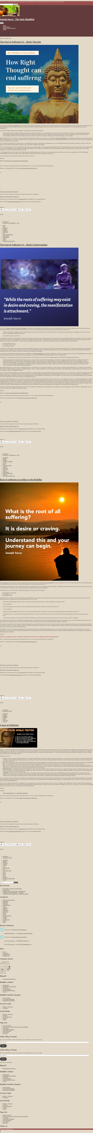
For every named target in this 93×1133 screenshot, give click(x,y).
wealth (4, 879)
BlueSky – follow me (8, 1006)
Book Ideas (5, 901)
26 (8, 969)
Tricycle (5, 991)
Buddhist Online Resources (9, 28)
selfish (4, 238)
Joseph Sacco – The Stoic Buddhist (17, 19)
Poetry (4, 913)
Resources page (23, 199)
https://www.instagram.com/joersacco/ (28, 168)
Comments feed (6, 954)
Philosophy (5, 911)
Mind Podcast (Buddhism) (9, 1000)
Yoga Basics (6, 1028)
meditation (5, 468)
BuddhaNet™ (6, 985)
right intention (6, 236)
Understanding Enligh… (9, 933)
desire (4, 464)
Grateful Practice (7, 905)
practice (4, 470)
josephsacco (5, 221)
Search (15, 4)
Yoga (4, 922)
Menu (2, 23)
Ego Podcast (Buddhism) (8, 999)
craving (4, 462)
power (4, 874)
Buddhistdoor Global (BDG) (9, 986)
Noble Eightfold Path (8, 234)
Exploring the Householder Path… (25, 933)
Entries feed (5, 953)
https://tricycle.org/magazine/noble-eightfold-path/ (16, 161)
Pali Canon (5, 469)
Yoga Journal (6, 1032)
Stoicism (5, 917)
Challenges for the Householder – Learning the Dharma (15, 894)
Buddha (5, 229)
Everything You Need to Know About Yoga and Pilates (15, 1027)
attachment (5, 228)
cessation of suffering (8, 461)
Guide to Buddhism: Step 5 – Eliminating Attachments (15, 793)
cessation (5, 864)
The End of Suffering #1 (15, 125)
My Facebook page (7, 1017)
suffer (4, 876)
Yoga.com (5, 1033)
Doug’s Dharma (6, 998)
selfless (4, 240)
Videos (4, 921)
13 (9, 966)
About (4, 25)
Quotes (4, 29)
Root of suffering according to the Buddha (16, 328)
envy (4, 869)
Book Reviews (6, 26)
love (4, 233)
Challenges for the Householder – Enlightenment (14, 891)
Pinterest (5, 1018)
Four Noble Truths (7, 465)
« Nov (1, 973)
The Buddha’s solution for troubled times (12, 888)
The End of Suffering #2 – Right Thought (20, 42)
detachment (5, 232)
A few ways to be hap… (9, 940)
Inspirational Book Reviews (15, 201)
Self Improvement (7, 915)
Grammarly (5, 1008)
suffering (5, 474)
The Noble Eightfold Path (9, 241)
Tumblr (4, 1019)
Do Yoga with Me (7, 1025)
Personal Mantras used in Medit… (19, 937)
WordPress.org (6, 955)
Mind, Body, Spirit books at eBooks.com (9, 196)
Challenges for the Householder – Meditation (13, 892)
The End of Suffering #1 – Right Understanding (23, 244)
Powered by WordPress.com (6, 1129)
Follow (3, 1045)
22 (2, 969)
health (4, 906)
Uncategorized (6, 919)
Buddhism (5, 230)
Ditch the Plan (6, 890)
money (4, 873)
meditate (5, 466)
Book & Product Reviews (9, 900)
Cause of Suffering (48, 582)
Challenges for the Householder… (19, 929)
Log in (4, 951)
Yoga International (7, 1031)
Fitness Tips (5, 904)
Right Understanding (7, 473)
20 (9, 968)
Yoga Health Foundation (8, 1029)
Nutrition (5, 909)
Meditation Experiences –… (23, 940)
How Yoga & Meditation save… (24, 944)
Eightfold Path (6, 868)
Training (5, 918)
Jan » (5, 973)
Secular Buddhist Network (9, 990)
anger (4, 225)
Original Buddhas (7, 989)
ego (4, 866)
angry (4, 226)
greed (4, 872)
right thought (6, 237)
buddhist (5, 460)
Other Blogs (6, 910)
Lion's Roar (5, 988)
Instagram (5, 1015)
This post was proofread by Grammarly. (9, 191)
